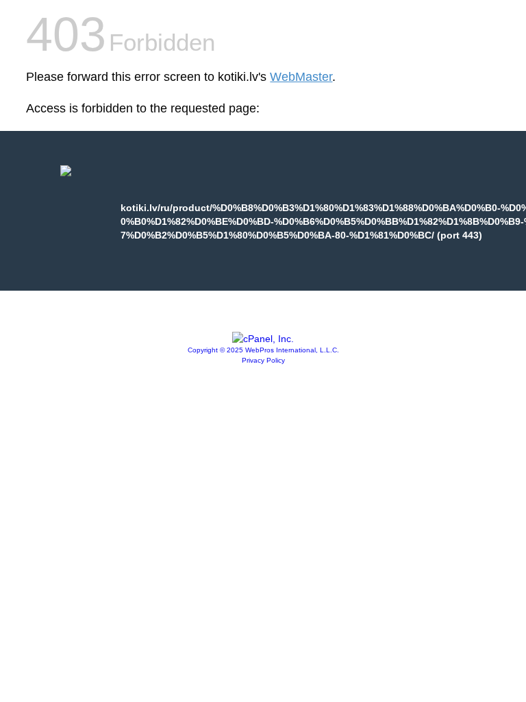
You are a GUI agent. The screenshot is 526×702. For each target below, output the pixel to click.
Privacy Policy (263, 360)
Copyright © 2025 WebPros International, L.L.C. (263, 350)
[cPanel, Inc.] (263, 338)
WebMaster (301, 77)
